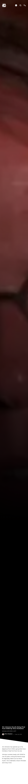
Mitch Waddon (9, 734)
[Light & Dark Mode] (16, 5)
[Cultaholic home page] (8, 5)
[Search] (20, 5)
